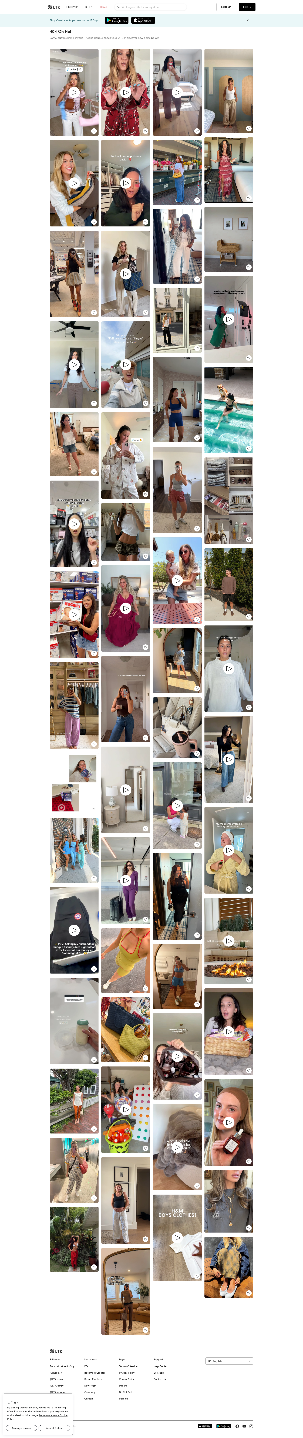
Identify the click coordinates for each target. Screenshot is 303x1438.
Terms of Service (128, 1366)
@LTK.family (56, 1385)
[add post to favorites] (94, 131)
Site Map (159, 1372)
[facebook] (237, 1426)
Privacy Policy (126, 1372)
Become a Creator (94, 1372)
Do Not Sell (125, 1392)
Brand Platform (93, 1379)
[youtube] (244, 1426)
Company (89, 1392)
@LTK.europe (57, 1392)
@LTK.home (56, 1379)
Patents (123, 1398)
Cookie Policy (126, 1379)
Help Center (160, 1366)
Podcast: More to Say (62, 1366)
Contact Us (160, 1379)
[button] (229, 1360)
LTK (86, 1366)
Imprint (123, 1385)
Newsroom (90, 1385)
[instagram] (251, 1426)
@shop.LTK (56, 1372)
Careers (88, 1398)
